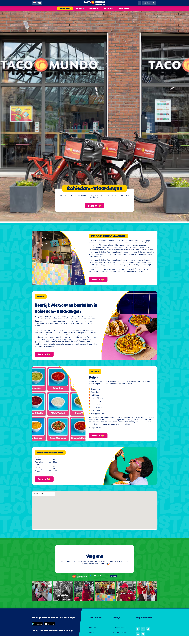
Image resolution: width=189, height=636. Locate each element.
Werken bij (94, 8)
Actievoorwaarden (119, 628)
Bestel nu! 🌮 (65, 8)
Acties (91, 632)
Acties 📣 (80, 8)
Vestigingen (124, 8)
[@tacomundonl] (74, 576)
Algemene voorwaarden (122, 632)
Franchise (108, 8)
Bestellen (92, 628)
